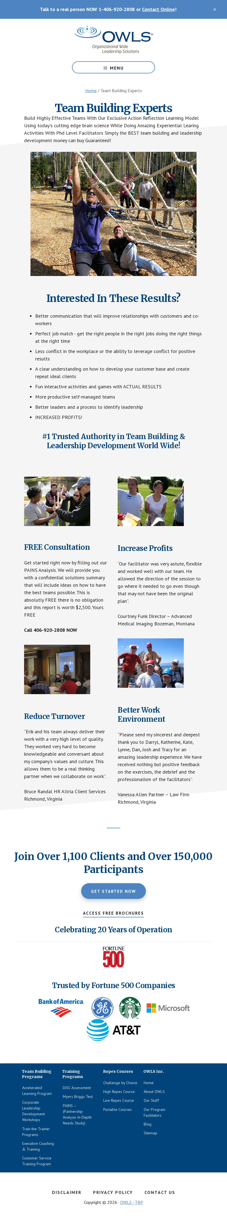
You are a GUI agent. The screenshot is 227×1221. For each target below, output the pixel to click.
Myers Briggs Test (78, 1096)
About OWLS (154, 1091)
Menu (117, 68)
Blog (147, 1124)
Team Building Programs (113, 40)
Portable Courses (117, 1109)
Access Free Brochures (113, 913)
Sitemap (150, 1132)
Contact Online (158, 9)
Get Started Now (113, 891)
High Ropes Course (119, 1091)
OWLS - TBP (131, 1202)
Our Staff (151, 1100)
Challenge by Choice (120, 1082)
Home (149, 1082)
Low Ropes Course (118, 1100)
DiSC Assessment (77, 1087)
